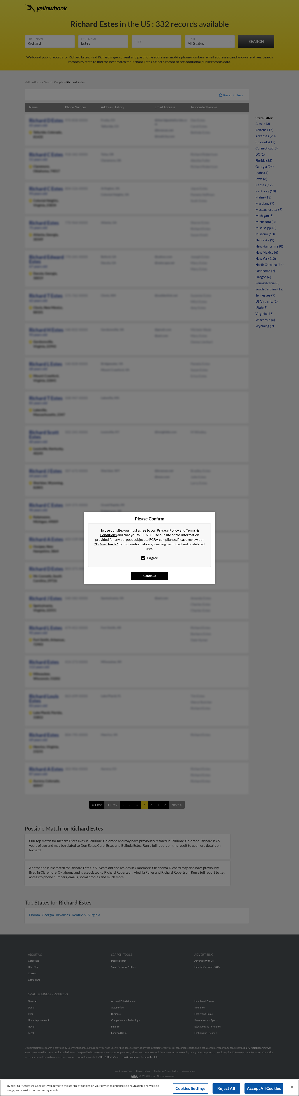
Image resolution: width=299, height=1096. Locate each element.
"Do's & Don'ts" (106, 544)
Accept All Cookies (264, 1088)
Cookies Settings (191, 1088)
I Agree (152, 558)
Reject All (226, 1088)
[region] (149, 1087)
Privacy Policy (168, 530)
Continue (149, 576)
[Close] (292, 1087)
